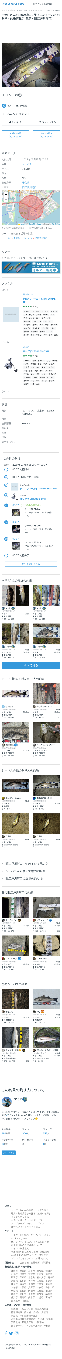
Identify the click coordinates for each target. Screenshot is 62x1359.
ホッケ (26, 335)
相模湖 (14, 1309)
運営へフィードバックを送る (25, 1226)
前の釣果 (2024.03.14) (15, 135)
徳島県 (14, 1294)
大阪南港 (39, 1322)
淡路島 (14, 1315)
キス (49, 318)
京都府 (14, 1287)
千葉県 (25, 182)
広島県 (40, 1290)
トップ (14, 1210)
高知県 (40, 1294)
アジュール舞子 (34, 1325)
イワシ (26, 332)
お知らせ (24, 1262)
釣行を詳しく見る (31, 564)
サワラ (31, 315)
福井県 (31, 1280)
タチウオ (27, 321)
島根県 (23, 1290)
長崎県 (23, 1297)
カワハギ (54, 325)
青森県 (23, 1270)
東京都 (31, 1277)
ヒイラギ (34, 332)
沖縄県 (25, 1300)
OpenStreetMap (35, 224)
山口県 (48, 1290)
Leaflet (23, 224)
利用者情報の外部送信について (26, 1245)
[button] (5, 194)
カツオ (26, 381)
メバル (38, 315)
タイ (52, 315)
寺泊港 (41, 1319)
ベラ (45, 335)
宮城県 (40, 1270)
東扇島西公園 (41, 1309)
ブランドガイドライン (22, 1258)
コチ (43, 318)
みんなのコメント (18, 114)
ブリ (25, 315)
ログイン (39, 1223)
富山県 (14, 1280)
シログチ (27, 328)
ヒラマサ (50, 377)
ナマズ (46, 315)
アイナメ (27, 325)
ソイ (39, 321)
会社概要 (35, 1262)
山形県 (14, 1274)
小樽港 (47, 1325)
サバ (50, 321)
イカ (46, 311)
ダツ (38, 374)
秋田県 (48, 1270)
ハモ (32, 381)
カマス (35, 325)
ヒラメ (51, 364)
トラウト (53, 311)
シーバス (27, 164)
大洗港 (49, 1319)
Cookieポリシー (19, 1238)
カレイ (53, 328)
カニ (56, 335)
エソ (41, 325)
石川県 (23, 1280)
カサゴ (31, 318)
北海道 (14, 1270)
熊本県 (31, 1297)
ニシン (49, 332)
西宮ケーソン (17, 1325)
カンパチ (44, 328)
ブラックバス (29, 311)
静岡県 (23, 1284)
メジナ (44, 374)
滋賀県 (48, 1284)
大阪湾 (44, 1312)
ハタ (45, 321)
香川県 (23, 1294)
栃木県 (40, 1274)
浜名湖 (36, 1312)
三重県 (40, 1284)
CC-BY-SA (56, 224)
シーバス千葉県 (11, 238)
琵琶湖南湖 (16, 1312)
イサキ (42, 332)
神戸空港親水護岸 (29, 1315)
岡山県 (31, 1290)
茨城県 (31, 1274)
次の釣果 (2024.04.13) (46, 135)
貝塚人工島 (27, 1322)
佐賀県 (14, 1297)
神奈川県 (41, 1277)
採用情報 (46, 1262)
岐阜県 (14, 1284)
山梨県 (40, 1280)
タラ (32, 335)
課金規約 (44, 1251)
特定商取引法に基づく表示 (24, 1251)
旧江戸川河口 (29, 187)
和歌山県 (49, 1287)
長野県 (48, 1280)
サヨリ (38, 335)
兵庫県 (31, 1287)
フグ (50, 335)
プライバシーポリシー (42, 1235)
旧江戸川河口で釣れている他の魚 (26, 863)
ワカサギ (35, 328)
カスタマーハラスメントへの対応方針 (30, 1241)
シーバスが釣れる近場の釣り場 (25, 871)
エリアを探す (41, 1210)
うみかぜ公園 (26, 1309)
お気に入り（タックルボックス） (28, 1220)
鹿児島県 (15, 1300)
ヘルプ (14, 1235)
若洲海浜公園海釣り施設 (23, 1319)
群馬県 (48, 1274)
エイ (38, 381)
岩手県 (31, 1270)
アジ (25, 318)
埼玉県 (14, 1277)
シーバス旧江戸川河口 (35, 238)
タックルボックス (20, 1216)
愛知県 (31, 1284)
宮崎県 (48, 1297)
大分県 (40, 1297)
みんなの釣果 (26, 1210)
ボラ (47, 325)
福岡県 (48, 1294)
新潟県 (51, 1277)
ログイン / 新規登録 (42, 4)
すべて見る (31, 665)
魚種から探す (44, 1213)
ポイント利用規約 (20, 1248)
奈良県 (40, 1287)
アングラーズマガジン (22, 1223)
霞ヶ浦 (27, 1312)
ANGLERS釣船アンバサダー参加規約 (29, 1255)
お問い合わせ (42, 1258)
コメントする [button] (48, 122)
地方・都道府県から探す (23, 1213)
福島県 (23, 1274)
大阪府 (23, 1287)
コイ (38, 318)
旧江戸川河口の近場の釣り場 (24, 878)
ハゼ (34, 321)
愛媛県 (31, 1294)
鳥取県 (14, 1290)
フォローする (8, 1152)
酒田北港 (15, 1322)
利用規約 (24, 1235)
